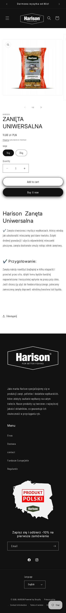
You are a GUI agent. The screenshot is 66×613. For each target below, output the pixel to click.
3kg (21, 152)
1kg (8, 152)
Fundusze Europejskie (18, 460)
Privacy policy (49, 599)
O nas (10, 435)
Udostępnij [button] (11, 316)
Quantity (6, 161)
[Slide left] (25, 107)
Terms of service (36, 605)
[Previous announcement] (7, 4)
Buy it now (33, 192)
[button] (7, 18)
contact (11, 452)
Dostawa (11, 443)
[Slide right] (41, 107)
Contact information (18, 605)
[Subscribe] (54, 546)
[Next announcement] (59, 4)
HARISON (21, 599)
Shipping (6, 140)
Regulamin (12, 468)
